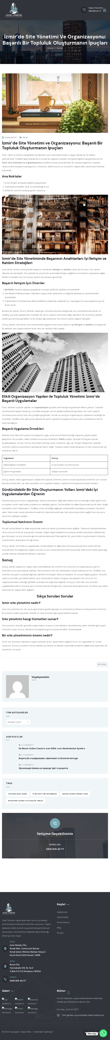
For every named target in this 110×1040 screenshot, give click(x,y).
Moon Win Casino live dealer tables (25, 801)
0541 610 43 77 (55, 849)
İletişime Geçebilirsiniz (55, 834)
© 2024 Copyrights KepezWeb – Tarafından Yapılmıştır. (27, 1031)
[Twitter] (85, 1032)
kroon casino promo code (75, 794)
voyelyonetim (10, 137)
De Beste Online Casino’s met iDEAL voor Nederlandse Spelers (52, 748)
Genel (60, 48)
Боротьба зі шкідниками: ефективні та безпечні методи (48, 758)
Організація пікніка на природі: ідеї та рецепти (43, 768)
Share (103, 664)
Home (50, 48)
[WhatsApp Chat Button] (103, 1033)
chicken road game (17, 794)
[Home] (14, 10)
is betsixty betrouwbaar (45, 794)
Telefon (13, 977)
